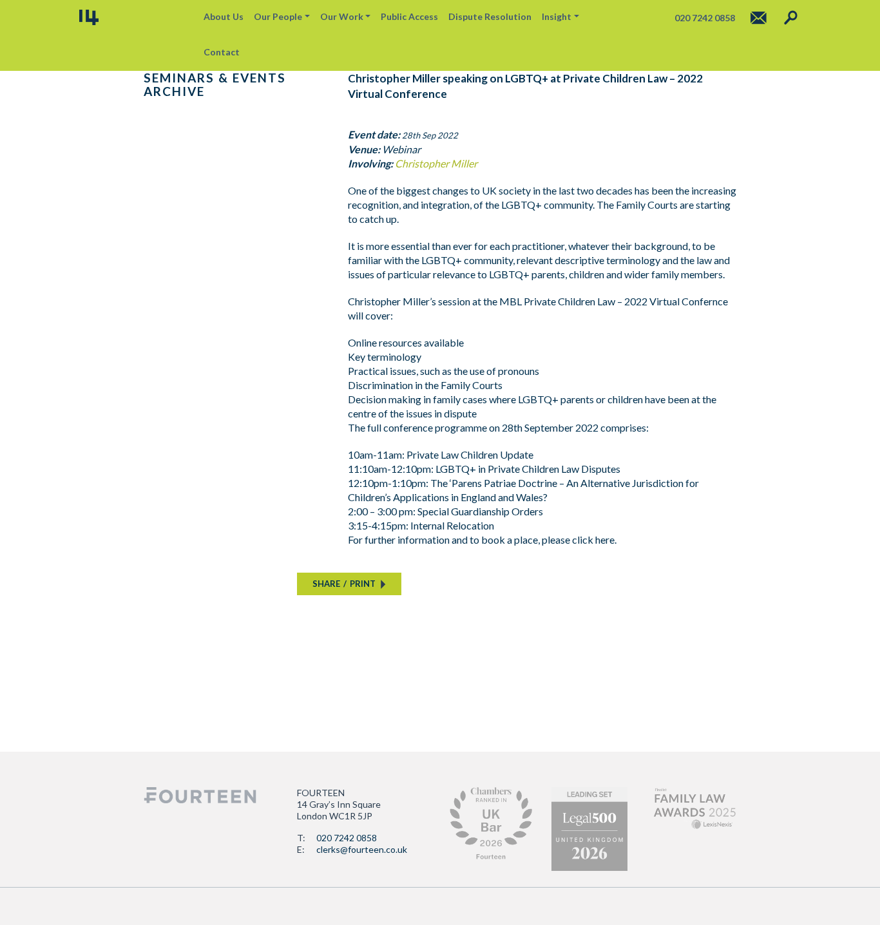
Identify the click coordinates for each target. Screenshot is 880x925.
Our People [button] (278, 16)
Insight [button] (556, 16)
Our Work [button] (341, 16)
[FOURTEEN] (89, 17)
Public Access (409, 16)
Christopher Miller (436, 163)
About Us (224, 16)
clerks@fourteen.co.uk (361, 849)
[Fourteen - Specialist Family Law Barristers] (200, 795)
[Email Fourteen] (758, 17)
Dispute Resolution (489, 16)
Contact (222, 51)
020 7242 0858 (346, 837)
